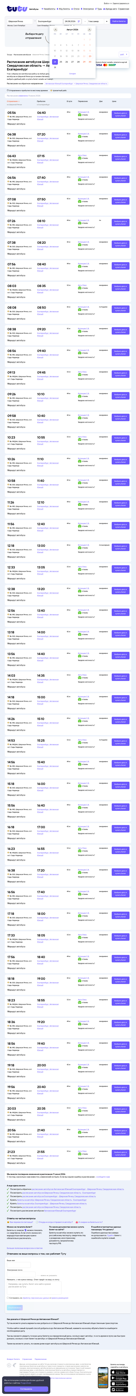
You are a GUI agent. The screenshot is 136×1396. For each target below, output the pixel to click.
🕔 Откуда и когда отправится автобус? (54, 1222)
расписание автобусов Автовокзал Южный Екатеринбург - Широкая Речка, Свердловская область (78, 1189)
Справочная (27, 1359)
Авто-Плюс (82, 155)
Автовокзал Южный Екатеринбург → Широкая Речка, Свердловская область (76, 83)
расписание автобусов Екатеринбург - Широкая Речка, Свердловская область (59, 1196)
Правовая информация (28, 1380)
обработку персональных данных (35, 1298)
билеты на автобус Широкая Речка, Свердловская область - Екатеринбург (52, 1200)
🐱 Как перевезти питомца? (20, 1222)
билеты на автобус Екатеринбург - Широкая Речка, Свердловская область (52, 1203)
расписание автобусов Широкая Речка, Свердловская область (51, 1207)
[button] (55, 29)
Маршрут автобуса (16, 124)
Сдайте (110, 1235)
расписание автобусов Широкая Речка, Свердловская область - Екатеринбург (59, 1192)
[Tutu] (17, 9)
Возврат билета (13, 1359)
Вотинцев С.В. (83, 112)
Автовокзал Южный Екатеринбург (60, 1210)
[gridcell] (84, 39)
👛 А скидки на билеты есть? (89, 1222)
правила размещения (59, 1298)
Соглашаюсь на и (38, 1298)
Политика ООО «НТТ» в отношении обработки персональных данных (46, 1378)
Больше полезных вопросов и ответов (24, 1248)
